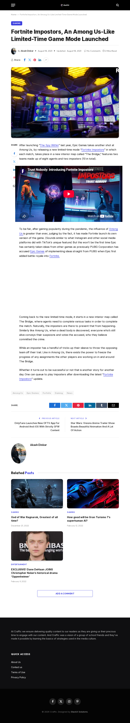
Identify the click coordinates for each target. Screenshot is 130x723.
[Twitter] (14, 161)
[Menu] (13, 5)
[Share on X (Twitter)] (29, 59)
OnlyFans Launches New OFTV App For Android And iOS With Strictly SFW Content (36, 427)
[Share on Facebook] (24, 59)
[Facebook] (14, 153)
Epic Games (37, 251)
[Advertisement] (69, 286)
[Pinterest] (14, 178)
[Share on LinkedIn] (39, 59)
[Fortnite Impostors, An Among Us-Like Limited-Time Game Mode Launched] (65, 102)
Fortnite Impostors (92, 149)
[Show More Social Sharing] (46, 59)
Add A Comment (65, 593)
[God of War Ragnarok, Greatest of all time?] (37, 493)
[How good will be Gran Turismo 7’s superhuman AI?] (93, 493)
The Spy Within (49, 145)
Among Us (18, 393)
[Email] (14, 186)
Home (13, 14)
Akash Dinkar (27, 51)
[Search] (117, 5)
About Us (16, 662)
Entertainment (19, 564)
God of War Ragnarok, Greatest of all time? (34, 519)
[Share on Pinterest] (34, 59)
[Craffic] (65, 5)
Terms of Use (18, 672)
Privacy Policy (18, 677)
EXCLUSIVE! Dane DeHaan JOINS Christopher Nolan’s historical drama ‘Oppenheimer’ (34, 573)
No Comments (94, 51)
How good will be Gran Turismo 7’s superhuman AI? (88, 519)
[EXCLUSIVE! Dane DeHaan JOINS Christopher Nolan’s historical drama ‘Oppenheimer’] (37, 546)
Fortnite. (54, 255)
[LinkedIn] (14, 169)
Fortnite (47, 393)
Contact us (16, 667)
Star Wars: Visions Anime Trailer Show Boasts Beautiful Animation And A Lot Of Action (93, 427)
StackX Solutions (79, 711)
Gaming (17, 23)
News (69, 393)
